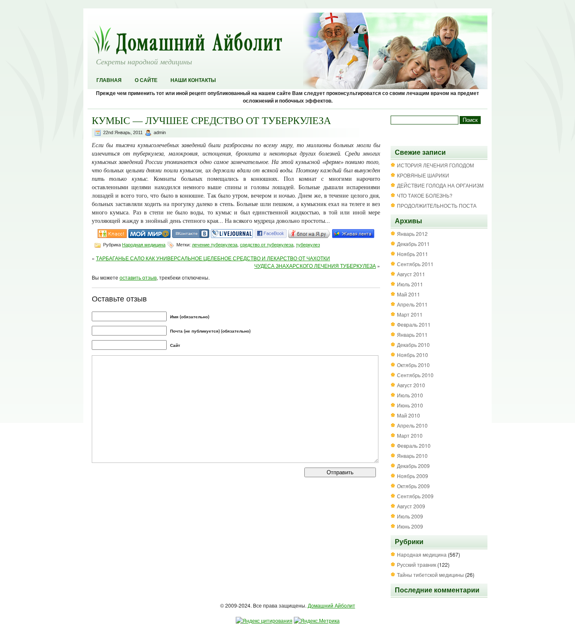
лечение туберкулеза (214, 244)
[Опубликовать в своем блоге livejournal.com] (232, 236)
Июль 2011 (410, 284)
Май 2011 (408, 294)
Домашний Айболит (331, 605)
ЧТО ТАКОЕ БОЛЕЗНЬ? (425, 195)
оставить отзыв (138, 277)
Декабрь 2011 (413, 243)
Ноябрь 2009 (412, 475)
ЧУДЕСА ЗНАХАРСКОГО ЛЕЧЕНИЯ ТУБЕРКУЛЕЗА (315, 265)
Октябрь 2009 (413, 485)
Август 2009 (411, 506)
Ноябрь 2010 (412, 354)
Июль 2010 (410, 395)
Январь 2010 (412, 455)
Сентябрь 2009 (415, 496)
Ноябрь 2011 (412, 253)
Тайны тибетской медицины (430, 574)
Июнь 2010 (410, 405)
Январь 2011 (412, 334)
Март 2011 (410, 314)
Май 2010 (408, 415)
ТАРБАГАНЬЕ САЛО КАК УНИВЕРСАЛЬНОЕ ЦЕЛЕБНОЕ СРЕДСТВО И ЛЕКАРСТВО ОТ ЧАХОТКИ (213, 258)
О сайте (146, 80)
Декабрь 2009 (413, 465)
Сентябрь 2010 (415, 374)
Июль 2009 (410, 516)
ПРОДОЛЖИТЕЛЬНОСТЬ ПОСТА (437, 205)
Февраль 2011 (414, 324)
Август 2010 (411, 385)
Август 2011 (411, 274)
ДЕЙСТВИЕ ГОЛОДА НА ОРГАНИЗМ (440, 185)
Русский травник (416, 564)
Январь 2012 (412, 233)
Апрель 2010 (412, 425)
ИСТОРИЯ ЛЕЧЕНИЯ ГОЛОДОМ (435, 165)
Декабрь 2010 (413, 344)
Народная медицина (143, 244)
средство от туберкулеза (266, 244)
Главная (109, 80)
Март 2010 (410, 435)
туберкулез (308, 244)
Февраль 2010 (414, 445)
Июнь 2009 (410, 526)
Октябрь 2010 (413, 364)
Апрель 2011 (412, 304)
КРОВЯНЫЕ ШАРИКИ (423, 175)
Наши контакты (193, 80)
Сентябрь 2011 (415, 263)
